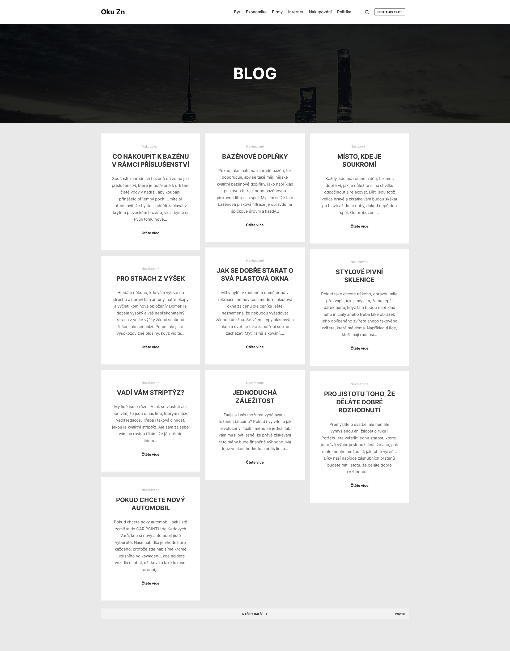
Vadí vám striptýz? (150, 392)
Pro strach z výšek (150, 278)
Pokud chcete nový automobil (150, 504)
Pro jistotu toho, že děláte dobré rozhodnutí (359, 402)
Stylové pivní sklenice (359, 276)
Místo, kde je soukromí (359, 161)
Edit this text (389, 12)
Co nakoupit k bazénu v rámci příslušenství (150, 161)
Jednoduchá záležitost (255, 397)
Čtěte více (150, 233)
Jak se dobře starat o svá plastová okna (255, 275)
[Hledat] (367, 12)
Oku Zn (113, 12)
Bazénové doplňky (255, 156)
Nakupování (150, 146)
